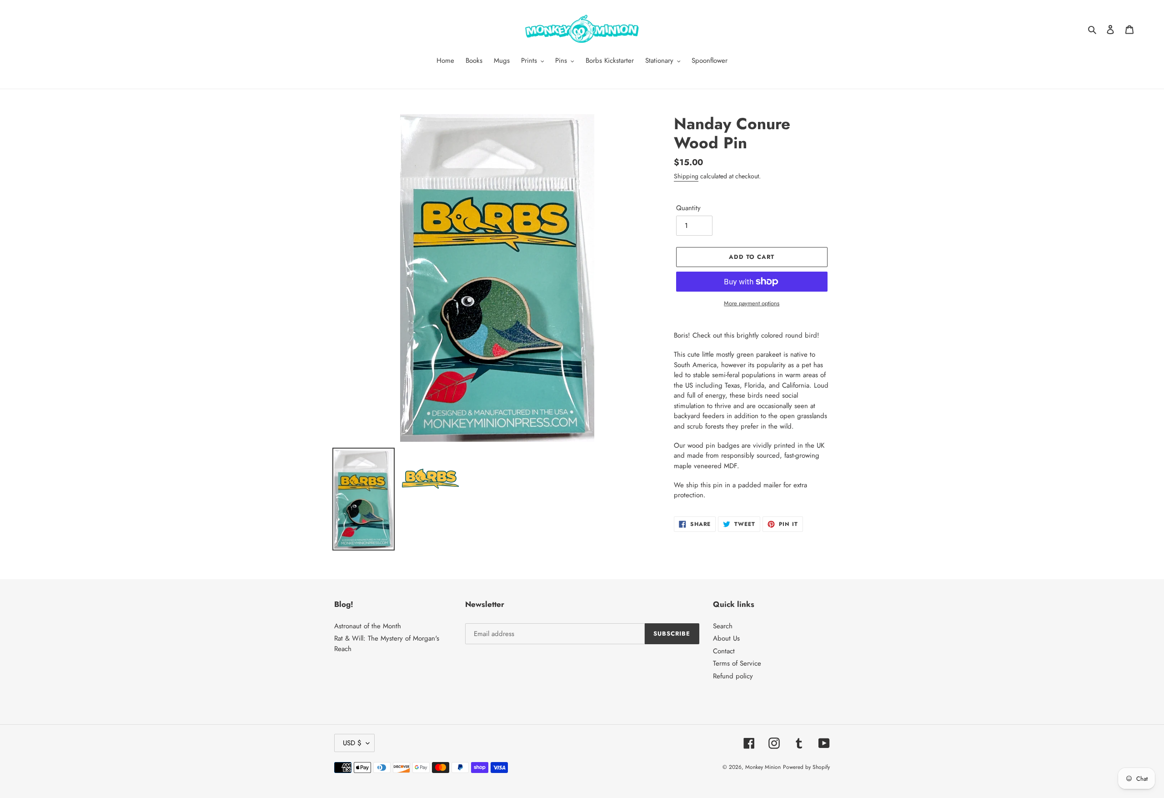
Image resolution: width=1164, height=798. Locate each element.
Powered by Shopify (806, 767)
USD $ (352, 743)
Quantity (688, 208)
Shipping (686, 176)
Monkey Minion (763, 767)
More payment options (751, 303)
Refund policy (733, 676)
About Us (726, 638)
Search (723, 626)
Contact (724, 651)
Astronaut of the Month (367, 626)
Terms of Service (737, 663)
